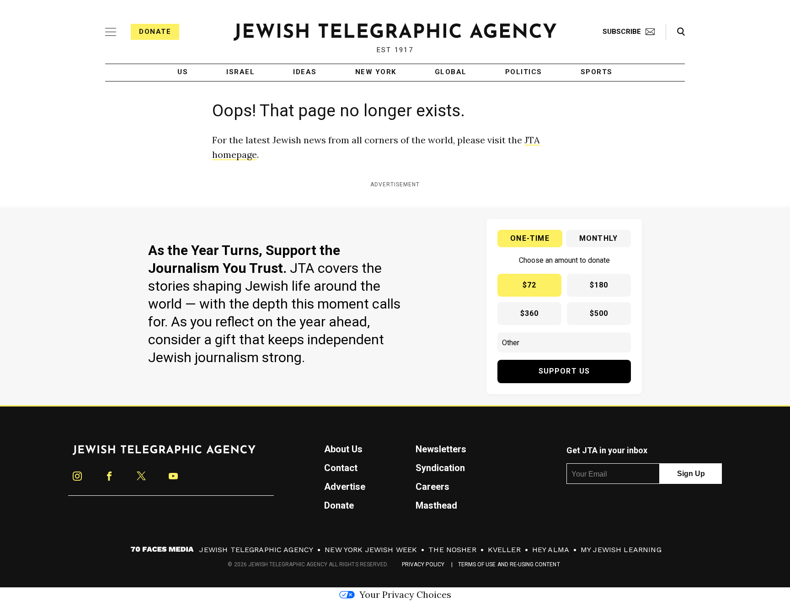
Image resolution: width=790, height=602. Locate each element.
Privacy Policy (423, 564)
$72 (530, 285)
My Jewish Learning (621, 549)
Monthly (598, 238)
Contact (341, 467)
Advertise (344, 486)
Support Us (564, 371)
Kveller (504, 549)
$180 (599, 285)
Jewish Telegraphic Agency (256, 549)
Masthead (436, 505)
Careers (432, 486)
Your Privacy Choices (405, 594)
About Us (343, 449)
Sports (597, 72)
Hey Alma (550, 549)
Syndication (440, 467)
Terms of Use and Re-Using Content (509, 564)
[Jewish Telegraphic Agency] (164, 453)
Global (451, 72)
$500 (599, 313)
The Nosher (452, 549)
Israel (240, 72)
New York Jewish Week (371, 549)
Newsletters (441, 449)
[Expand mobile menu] (110, 32)
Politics (523, 72)
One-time (530, 238)
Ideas (305, 72)
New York (375, 72)
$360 (529, 313)
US (182, 72)
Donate (155, 31)
